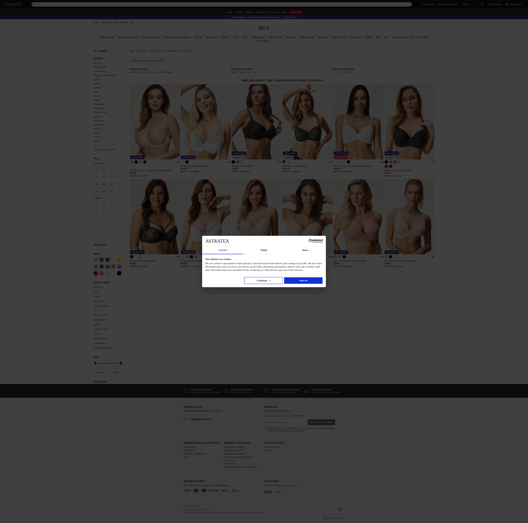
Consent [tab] (223, 250)
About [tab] (305, 250)
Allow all (303, 280)
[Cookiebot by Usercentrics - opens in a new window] (311, 241)
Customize (262, 280)
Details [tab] (264, 250)
